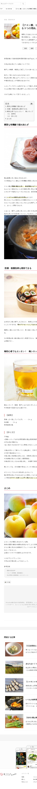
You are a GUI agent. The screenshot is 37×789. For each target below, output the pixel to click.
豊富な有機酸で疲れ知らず (16, 106)
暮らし (23, 779)
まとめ (9, 118)
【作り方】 (14, 116)
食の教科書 (9, 8)
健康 (32, 48)
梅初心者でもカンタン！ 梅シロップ (20, 111)
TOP (1, 8)
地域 (23, 777)
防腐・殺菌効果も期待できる (17, 109)
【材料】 (13, 114)
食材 (25, 48)
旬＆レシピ (25, 782)
